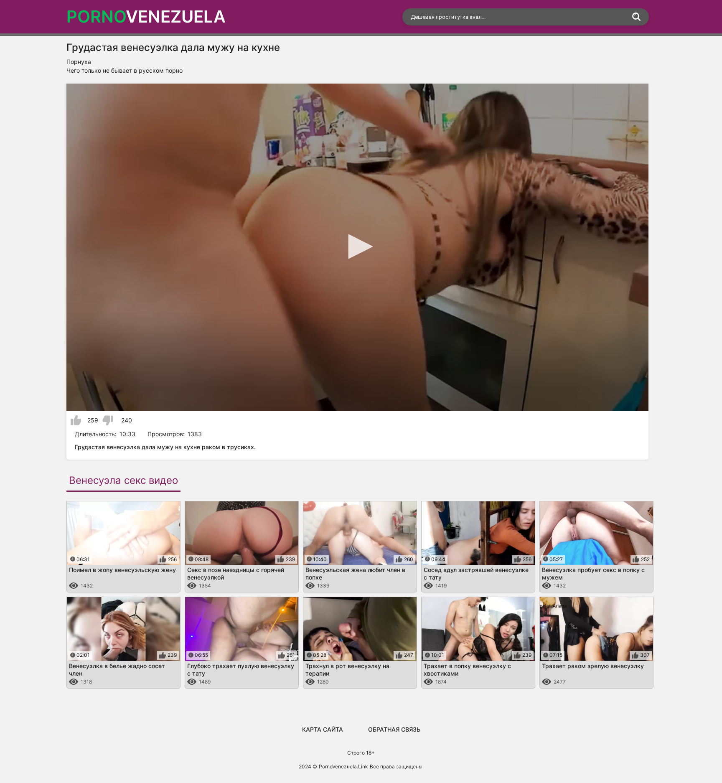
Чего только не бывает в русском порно (124, 70)
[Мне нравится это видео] (76, 420)
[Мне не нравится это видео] (107, 420)
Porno (146, 16)
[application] (357, 247)
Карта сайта (322, 729)
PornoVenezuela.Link (343, 766)
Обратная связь (394, 729)
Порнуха (78, 61)
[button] (357, 246)
